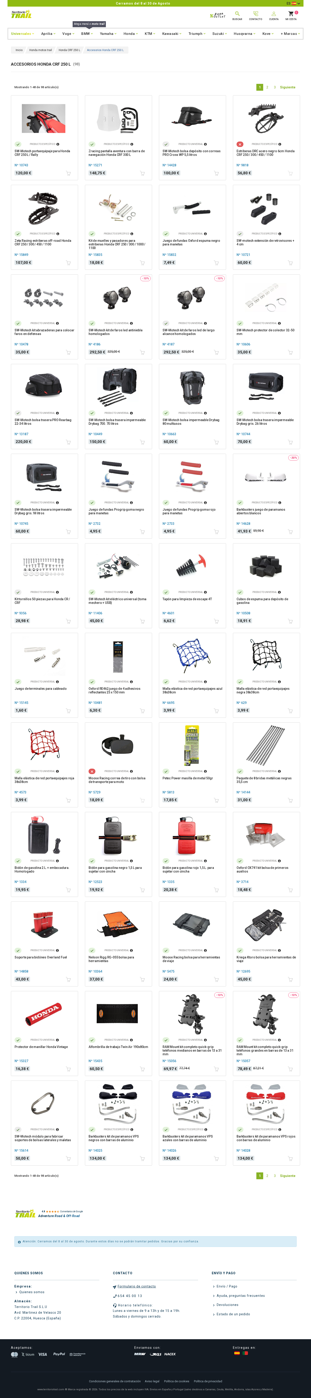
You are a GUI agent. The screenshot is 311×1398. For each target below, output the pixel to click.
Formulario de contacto (137, 1286)
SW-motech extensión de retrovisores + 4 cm (265, 242)
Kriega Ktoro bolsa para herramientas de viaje (266, 959)
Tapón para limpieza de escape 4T (187, 599)
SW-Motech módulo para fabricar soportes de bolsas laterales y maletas (43, 1138)
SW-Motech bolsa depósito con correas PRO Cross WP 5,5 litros (192, 153)
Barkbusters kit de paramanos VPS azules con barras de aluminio (188, 1138)
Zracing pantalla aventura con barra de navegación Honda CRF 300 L (117, 153)
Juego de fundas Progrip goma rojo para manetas (189, 511)
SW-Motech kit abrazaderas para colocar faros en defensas (44, 332)
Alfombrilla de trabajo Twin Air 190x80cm (118, 1047)
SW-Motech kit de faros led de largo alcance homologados (189, 332)
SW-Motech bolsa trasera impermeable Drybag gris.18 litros (43, 511)
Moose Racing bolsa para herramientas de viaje (191, 959)
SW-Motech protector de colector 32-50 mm (265, 332)
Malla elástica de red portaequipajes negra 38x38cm (263, 690)
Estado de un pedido (233, 1314)
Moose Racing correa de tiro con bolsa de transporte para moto (117, 780)
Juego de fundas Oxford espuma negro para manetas (191, 242)
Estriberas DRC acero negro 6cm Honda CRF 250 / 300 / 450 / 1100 (266, 153)
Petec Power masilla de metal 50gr (188, 778)
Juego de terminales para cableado (40, 688)
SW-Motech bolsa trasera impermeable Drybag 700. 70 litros (117, 421)
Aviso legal (152, 1381)
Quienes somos (31, 1292)
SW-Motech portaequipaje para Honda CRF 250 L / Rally (42, 153)
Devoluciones (227, 1305)
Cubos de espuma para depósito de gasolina (262, 601)
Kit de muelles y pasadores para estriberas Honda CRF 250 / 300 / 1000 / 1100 (117, 244)
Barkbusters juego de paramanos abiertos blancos (261, 511)
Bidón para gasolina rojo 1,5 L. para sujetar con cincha (188, 869)
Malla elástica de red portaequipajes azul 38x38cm (192, 690)
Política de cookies (176, 1381)
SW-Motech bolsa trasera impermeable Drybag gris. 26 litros (265, 421)
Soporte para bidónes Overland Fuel (41, 957)
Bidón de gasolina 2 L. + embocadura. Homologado (42, 869)
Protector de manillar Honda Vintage (41, 1047)
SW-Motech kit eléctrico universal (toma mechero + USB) (117, 601)
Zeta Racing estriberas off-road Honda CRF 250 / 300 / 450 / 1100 (43, 242)
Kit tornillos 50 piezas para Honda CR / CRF (42, 601)
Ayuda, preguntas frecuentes (240, 1296)
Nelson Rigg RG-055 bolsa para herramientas (111, 959)
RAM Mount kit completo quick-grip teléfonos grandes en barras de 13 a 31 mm (265, 1050)
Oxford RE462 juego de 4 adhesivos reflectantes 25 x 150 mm (114, 690)
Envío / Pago (226, 1286)
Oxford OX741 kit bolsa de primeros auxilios (262, 869)
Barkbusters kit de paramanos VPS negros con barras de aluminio (114, 1138)
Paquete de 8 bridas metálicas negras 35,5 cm (264, 780)
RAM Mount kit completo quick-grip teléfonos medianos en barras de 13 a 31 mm (192, 1050)
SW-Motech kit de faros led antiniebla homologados (116, 332)
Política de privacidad (208, 1381)
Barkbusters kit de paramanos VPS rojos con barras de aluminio (266, 1138)
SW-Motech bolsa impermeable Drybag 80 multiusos (191, 421)
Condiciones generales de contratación (115, 1381)
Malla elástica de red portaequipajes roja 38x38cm (44, 780)
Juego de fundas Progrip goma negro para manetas (116, 511)
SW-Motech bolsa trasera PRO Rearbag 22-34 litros (43, 421)
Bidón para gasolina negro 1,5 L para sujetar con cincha (115, 869)
